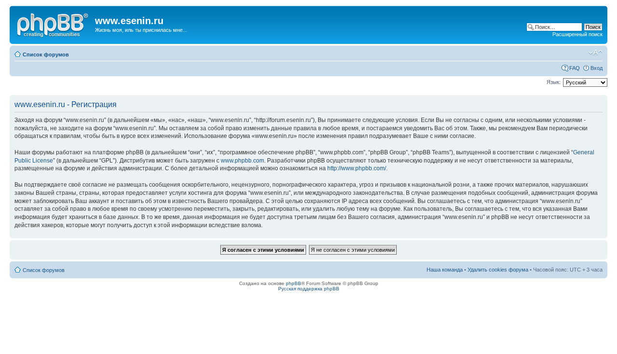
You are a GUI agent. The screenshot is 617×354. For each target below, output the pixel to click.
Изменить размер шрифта (596, 52)
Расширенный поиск (577, 34)
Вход (596, 68)
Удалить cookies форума (498, 269)
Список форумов (46, 54)
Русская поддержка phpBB (308, 288)
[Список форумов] (53, 23)
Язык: (554, 82)
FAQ (574, 68)
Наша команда (445, 269)
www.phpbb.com (242, 160)
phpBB (293, 283)
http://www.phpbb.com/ (356, 168)
